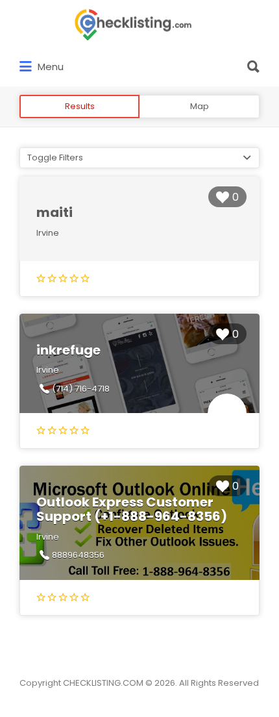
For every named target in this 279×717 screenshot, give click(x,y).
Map (199, 106)
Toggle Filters (55, 157)
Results (80, 106)
